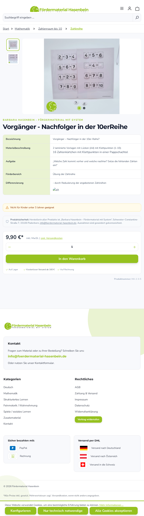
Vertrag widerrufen (88, 419)
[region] (72, 76)
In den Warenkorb (72, 259)
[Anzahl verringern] (9, 247)
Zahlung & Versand (86, 393)
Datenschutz (82, 405)
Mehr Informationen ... (111, 505)
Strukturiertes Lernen (16, 399)
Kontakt (8, 423)
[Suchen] (137, 17)
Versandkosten (59, 495)
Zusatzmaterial (12, 418)
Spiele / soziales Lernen (17, 411)
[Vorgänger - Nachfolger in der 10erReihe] (81, 76)
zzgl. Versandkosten (52, 238)
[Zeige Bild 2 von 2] (84, 108)
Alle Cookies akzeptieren (113, 511)
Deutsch (8, 387)
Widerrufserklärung (86, 411)
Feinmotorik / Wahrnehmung (20, 405)
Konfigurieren (21, 511)
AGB (77, 387)
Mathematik (11, 393)
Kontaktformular (44, 363)
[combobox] (68, 17)
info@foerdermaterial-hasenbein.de (58, 223)
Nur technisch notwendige (63, 511)
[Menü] (122, 7)
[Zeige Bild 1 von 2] (79, 108)
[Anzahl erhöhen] (134, 247)
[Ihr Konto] (129, 7)
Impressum (81, 399)
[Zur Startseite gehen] (60, 7)
